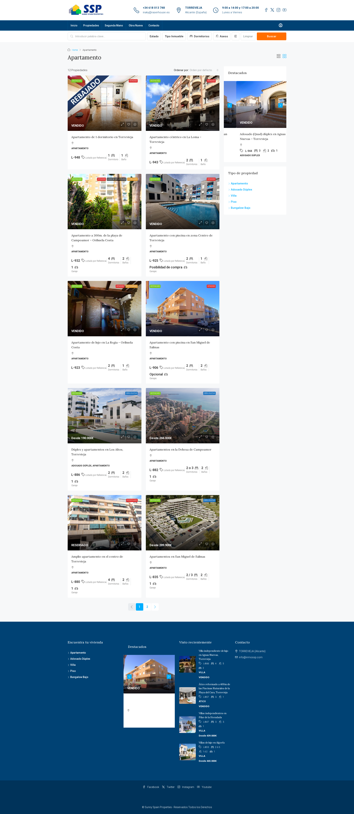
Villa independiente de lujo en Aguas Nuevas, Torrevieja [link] (213, 655)
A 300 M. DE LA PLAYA (116, 179)
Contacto (153, 25)
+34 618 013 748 (154, 7)
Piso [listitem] (234, 201)
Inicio (74, 25)
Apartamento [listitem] (239, 183)
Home (75, 50)
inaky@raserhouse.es (156, 12)
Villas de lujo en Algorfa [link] (212, 742)
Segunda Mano (114, 25)
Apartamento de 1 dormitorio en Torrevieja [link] (102, 137)
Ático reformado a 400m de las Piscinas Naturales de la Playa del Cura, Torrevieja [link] (214, 688)
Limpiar (248, 36)
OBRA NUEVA (131, 393)
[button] (278, 56)
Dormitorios (201, 36)
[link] (104, 103)
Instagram (188, 787)
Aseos (223, 36)
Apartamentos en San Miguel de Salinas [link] (177, 556)
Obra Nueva (136, 25)
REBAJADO (132, 179)
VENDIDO (133, 81)
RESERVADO (132, 500)
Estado (154, 36)
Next (280, 105)
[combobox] (204, 70)
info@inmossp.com (251, 657)
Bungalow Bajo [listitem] (240, 207)
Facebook (153, 787)
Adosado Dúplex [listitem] (241, 189)
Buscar (271, 36)
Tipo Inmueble (174, 36)
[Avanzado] (235, 36)
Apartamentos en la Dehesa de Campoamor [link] (180, 449)
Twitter (170, 787)
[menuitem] (280, 25)
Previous (230, 105)
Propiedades (91, 25)
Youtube (206, 787)
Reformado (131, 286)
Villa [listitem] (234, 195)
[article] (255, 121)
